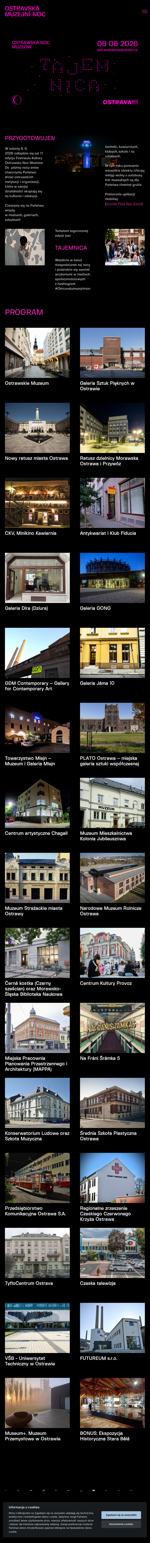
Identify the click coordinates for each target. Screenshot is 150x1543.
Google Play (115, 203)
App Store (134, 203)
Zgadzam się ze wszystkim (121, 1514)
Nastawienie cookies (121, 1524)
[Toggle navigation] (145, 11)
